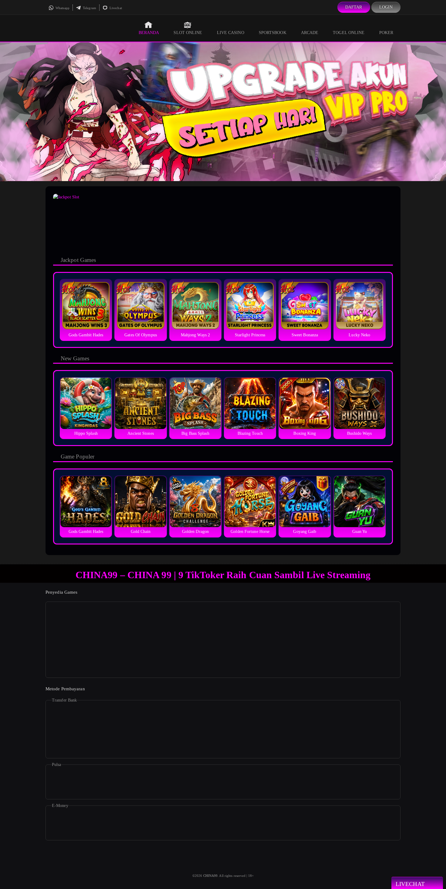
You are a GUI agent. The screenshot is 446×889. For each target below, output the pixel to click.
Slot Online (188, 32)
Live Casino (230, 32)
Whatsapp (62, 8)
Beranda (149, 32)
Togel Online (348, 32)
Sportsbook (272, 32)
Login (386, 7)
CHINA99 (210, 875)
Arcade (310, 32)
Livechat (115, 8)
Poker (386, 32)
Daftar (353, 7)
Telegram (89, 8)
